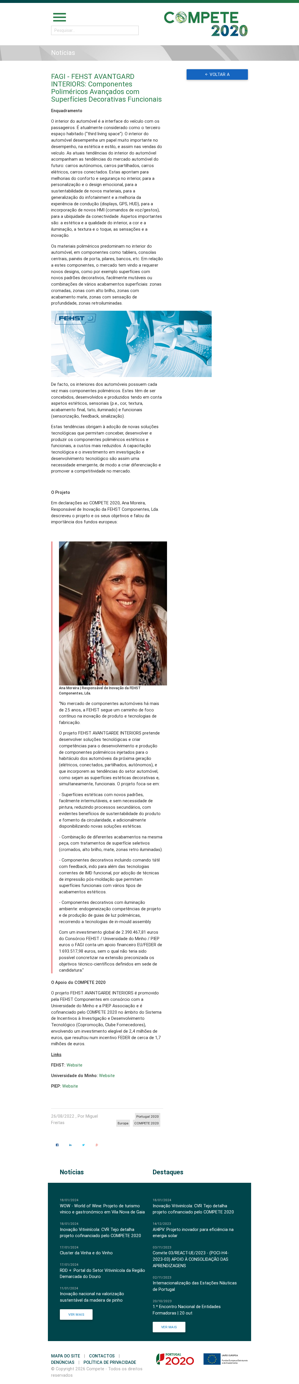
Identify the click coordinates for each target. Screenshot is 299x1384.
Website (74, 1065)
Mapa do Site (65, 1356)
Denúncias (62, 1362)
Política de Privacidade (110, 1362)
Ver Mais (76, 1314)
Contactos (102, 1356)
